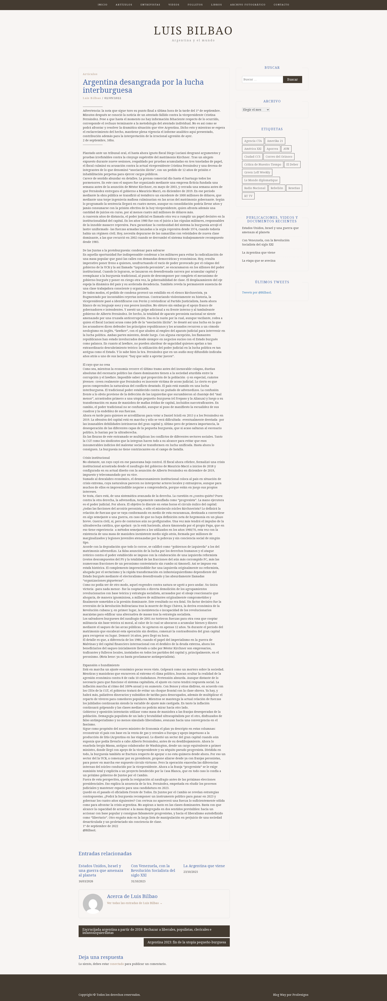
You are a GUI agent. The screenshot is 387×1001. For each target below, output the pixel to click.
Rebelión (277, 188)
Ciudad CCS (252, 156)
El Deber (292, 164)
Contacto (281, 4)
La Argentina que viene (204, 866)
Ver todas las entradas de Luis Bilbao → (134, 903)
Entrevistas (150, 4)
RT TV (248, 196)
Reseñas (294, 188)
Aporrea (272, 148)
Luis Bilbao (193, 30)
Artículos (124, 4)
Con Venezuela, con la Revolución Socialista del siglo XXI (153, 870)
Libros (216, 4)
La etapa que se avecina (259, 260)
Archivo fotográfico (248, 4)
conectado (117, 964)
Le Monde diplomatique (261, 180)
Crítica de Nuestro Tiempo (262, 164)
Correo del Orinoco (279, 156)
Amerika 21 (275, 141)
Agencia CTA (253, 141)
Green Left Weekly (257, 172)
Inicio (103, 4)
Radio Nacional (254, 188)
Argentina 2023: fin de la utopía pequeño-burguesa (187, 942)
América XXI (252, 148)
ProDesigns (300, 994)
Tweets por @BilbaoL (257, 292)
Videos (174, 4)
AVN (286, 148)
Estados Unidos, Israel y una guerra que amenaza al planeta (101, 870)
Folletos (195, 4)
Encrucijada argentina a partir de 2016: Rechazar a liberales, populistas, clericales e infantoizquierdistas (146, 931)
